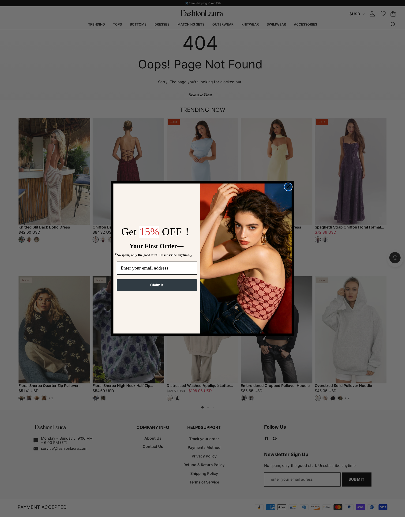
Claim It (156, 285)
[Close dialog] (288, 187)
